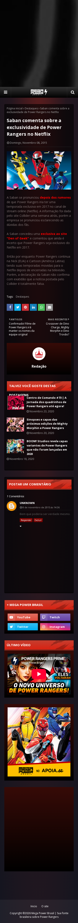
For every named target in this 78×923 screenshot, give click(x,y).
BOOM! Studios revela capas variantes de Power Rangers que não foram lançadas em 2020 (47, 447)
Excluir (38, 520)
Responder (26, 520)
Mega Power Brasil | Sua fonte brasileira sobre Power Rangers (44, 915)
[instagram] (55, 626)
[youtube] (23, 617)
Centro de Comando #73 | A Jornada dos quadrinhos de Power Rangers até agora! (47, 402)
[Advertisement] (39, 43)
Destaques (31, 108)
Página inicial (15, 108)
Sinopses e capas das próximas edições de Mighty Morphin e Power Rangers (47, 424)
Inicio (34, 906)
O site (45, 906)
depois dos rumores (55, 197)
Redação (39, 366)
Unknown (27, 503)
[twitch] (55, 617)
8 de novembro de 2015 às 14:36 (41, 507)
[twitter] (23, 626)
